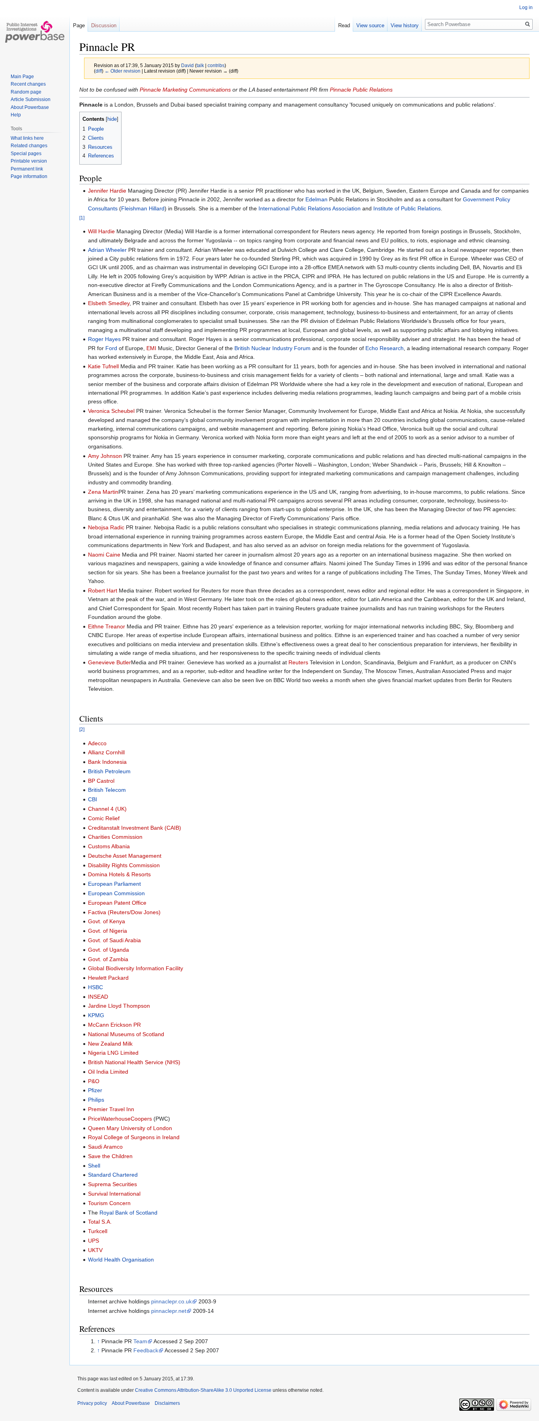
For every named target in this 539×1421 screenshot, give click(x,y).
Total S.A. (100, 1222)
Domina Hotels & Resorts (119, 874)
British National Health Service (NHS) (134, 1062)
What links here (27, 138)
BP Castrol (101, 781)
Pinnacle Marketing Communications (185, 89)
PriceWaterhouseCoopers (120, 1118)
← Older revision (122, 70)
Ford (111, 348)
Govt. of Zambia (108, 959)
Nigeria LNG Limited (113, 1053)
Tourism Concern (109, 1203)
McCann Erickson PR (114, 1025)
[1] (81, 217)
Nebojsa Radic (106, 527)
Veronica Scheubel (111, 411)
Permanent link (27, 169)
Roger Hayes (104, 339)
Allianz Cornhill (106, 752)
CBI (92, 799)
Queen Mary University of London (130, 1128)
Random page (26, 92)
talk (200, 65)
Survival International (114, 1193)
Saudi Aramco (105, 1147)
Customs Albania (109, 846)
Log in (526, 7)
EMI (151, 348)
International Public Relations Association (309, 208)
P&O (93, 1081)
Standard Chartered (113, 1175)
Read (344, 25)
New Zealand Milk (110, 1043)
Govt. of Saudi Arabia (114, 940)
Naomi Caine (104, 554)
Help (16, 115)
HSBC (95, 987)
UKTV (95, 1250)
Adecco (97, 743)
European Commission (116, 893)
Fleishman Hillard (143, 208)
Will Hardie (101, 231)
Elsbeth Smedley (108, 303)
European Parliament (114, 884)
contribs (216, 65)
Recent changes (28, 84)
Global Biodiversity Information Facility (135, 968)
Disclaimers (167, 1403)
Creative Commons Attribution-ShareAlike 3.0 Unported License (203, 1390)
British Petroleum (109, 771)
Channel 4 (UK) (107, 809)
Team (140, 1341)
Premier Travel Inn (111, 1109)
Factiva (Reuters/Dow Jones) (124, 912)
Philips (96, 1100)
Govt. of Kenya (106, 921)
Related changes (29, 145)
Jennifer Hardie (107, 190)
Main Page (22, 76)
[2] (81, 729)
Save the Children (110, 1156)
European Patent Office (117, 903)
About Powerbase (30, 107)
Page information (29, 176)
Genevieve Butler (109, 662)
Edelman (316, 199)
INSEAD (98, 997)
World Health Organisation (121, 1259)
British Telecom (107, 790)
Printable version (29, 161)
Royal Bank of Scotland (128, 1212)
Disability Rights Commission (124, 865)
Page (79, 25)
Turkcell (97, 1231)
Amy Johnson (105, 456)
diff (98, 70)
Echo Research (384, 348)
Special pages (26, 153)
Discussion (103, 25)
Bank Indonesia (107, 762)
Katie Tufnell (103, 366)
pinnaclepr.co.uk (171, 1301)
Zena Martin (103, 492)
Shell (94, 1165)
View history (405, 25)
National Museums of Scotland (126, 1034)
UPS (93, 1240)
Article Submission (31, 99)
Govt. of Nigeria (107, 931)
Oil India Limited (108, 1072)
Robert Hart (102, 590)
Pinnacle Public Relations (361, 89)
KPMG (96, 1015)
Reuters (298, 662)
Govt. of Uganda (108, 950)
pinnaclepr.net (168, 1311)
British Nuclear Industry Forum (272, 348)
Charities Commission (115, 837)
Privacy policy (92, 1403)
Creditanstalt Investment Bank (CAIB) (134, 828)
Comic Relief (104, 818)
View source (370, 25)
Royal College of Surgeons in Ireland (134, 1137)
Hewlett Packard (108, 978)
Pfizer (95, 1090)
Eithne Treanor (106, 626)
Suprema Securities (112, 1184)
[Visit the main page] (34, 31)
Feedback (145, 1350)
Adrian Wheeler (107, 250)
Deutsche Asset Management (124, 856)
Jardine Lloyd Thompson (119, 1006)
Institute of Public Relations (407, 208)
